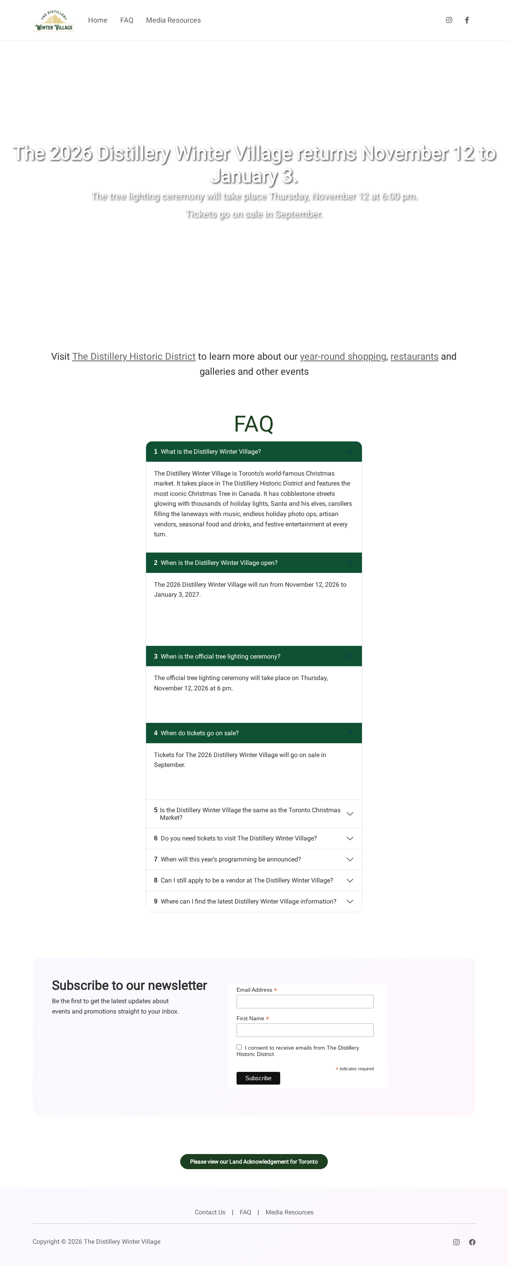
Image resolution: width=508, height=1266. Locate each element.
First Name (253, 1018)
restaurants (415, 356)
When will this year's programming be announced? (227, 859)
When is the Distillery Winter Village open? (216, 563)
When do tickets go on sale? (196, 733)
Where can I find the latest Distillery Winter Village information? (245, 901)
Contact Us (210, 1212)
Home (98, 20)
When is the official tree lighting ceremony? (217, 656)
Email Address (257, 990)
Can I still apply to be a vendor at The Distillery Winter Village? (243, 880)
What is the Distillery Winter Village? (207, 451)
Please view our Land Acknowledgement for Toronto (254, 1161)
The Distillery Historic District (134, 356)
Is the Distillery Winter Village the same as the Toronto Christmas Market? (247, 813)
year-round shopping (343, 356)
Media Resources (173, 20)
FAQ (126, 20)
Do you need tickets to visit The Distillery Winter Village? (235, 838)
